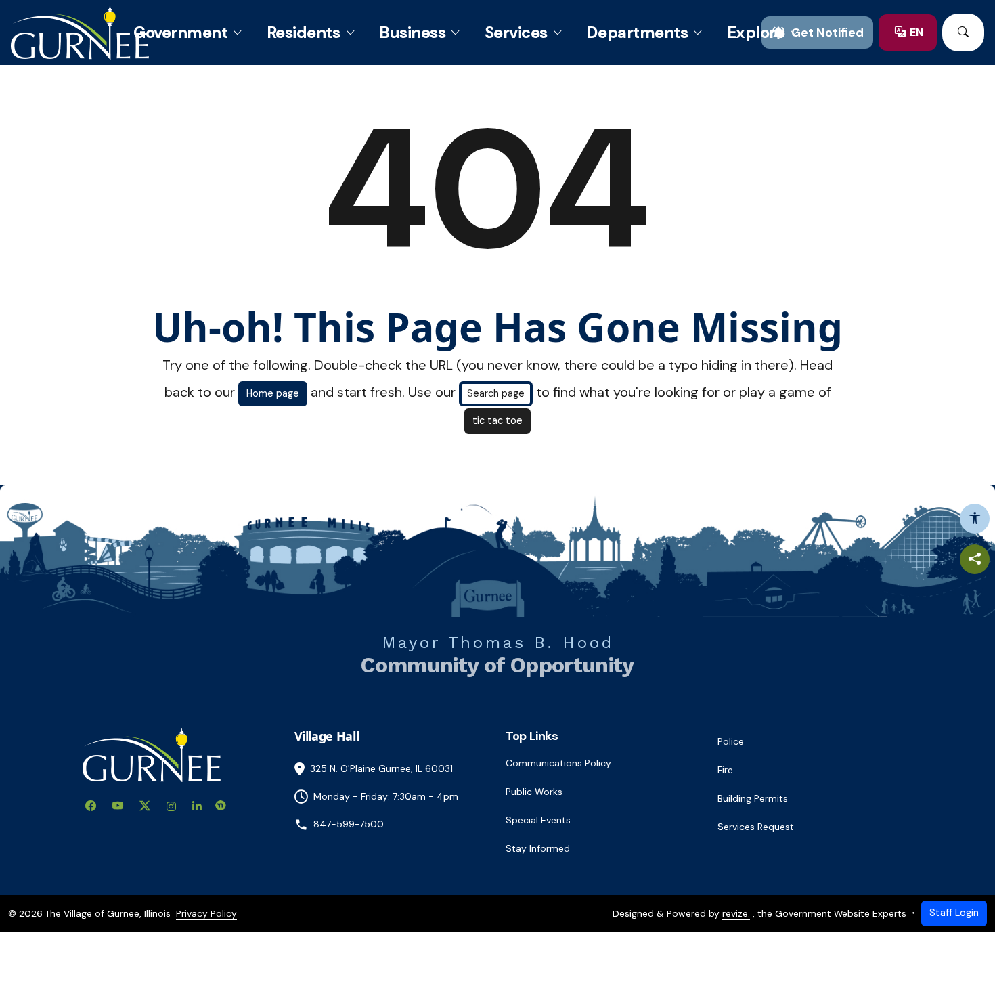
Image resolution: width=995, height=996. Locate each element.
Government (180, 32)
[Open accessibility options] (975, 519)
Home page (272, 393)
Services (516, 32)
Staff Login (954, 913)
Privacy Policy (206, 913)
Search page (496, 393)
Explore (756, 32)
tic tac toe (497, 420)
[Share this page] (975, 559)
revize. (736, 913)
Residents (303, 32)
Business (412, 32)
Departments (637, 32)
